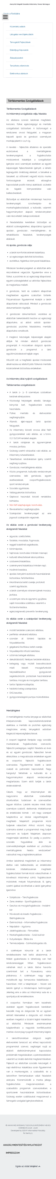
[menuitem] (17, 27)
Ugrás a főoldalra (11, 13)
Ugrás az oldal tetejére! (26, 1166)
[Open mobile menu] (5, 17)
